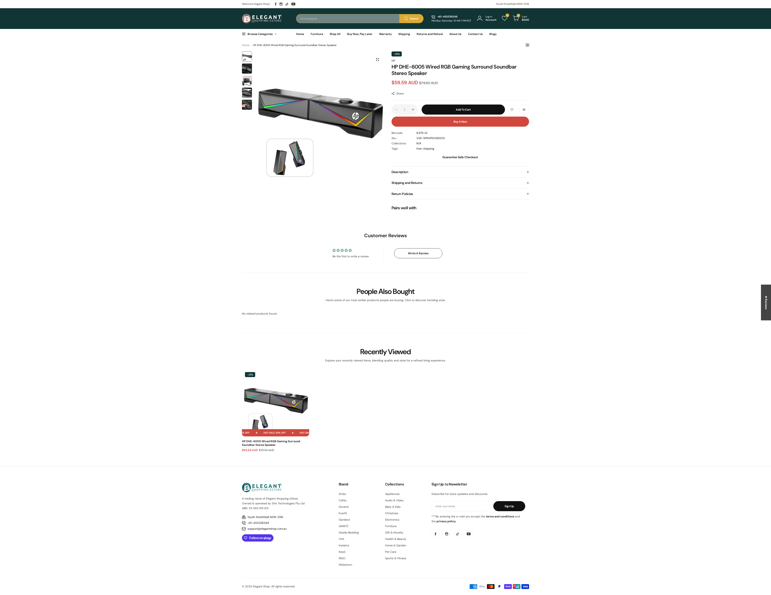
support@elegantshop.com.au (267, 528)
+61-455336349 (258, 523)
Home (245, 45)
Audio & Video (394, 500)
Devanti (344, 507)
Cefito (343, 500)
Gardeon (344, 519)
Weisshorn (345, 564)
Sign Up (509, 506)
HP (393, 61)
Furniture (391, 526)
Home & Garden (395, 545)
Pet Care (390, 552)
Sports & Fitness (395, 558)
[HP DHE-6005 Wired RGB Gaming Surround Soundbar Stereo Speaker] (275, 402)
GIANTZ (344, 526)
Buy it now (460, 121)
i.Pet (341, 539)
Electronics (392, 519)
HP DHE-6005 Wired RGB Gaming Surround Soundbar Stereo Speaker (271, 443)
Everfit (343, 513)
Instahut (344, 545)
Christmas (391, 513)
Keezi (342, 552)
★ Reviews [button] (766, 302)
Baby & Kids (393, 507)
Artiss (342, 494)
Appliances (392, 494)
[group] (320, 117)
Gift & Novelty (394, 532)
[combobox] (359, 18)
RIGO (342, 558)
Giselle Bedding (349, 532)
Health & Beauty (395, 539)
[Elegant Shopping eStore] (262, 18)
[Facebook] (275, 4)
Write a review (418, 253)
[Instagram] (280, 4)
